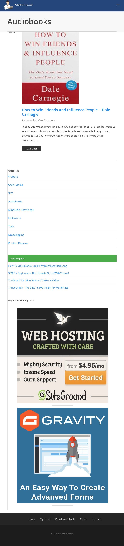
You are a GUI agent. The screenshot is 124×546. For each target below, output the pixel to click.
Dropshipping (16, 235)
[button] (118, 5)
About (83, 519)
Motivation (14, 218)
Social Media (15, 185)
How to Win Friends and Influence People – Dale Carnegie (66, 112)
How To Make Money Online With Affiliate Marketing (37, 266)
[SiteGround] (62, 355)
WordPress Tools (65, 519)
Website (13, 176)
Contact (96, 519)
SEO (10, 193)
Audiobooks (29, 120)
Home (31, 519)
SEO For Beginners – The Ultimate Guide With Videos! (38, 273)
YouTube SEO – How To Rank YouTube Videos (34, 280)
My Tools (45, 519)
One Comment (47, 120)
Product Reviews (18, 243)
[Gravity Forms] (62, 455)
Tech (11, 226)
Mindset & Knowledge (21, 210)
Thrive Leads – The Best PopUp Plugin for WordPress (38, 287)
